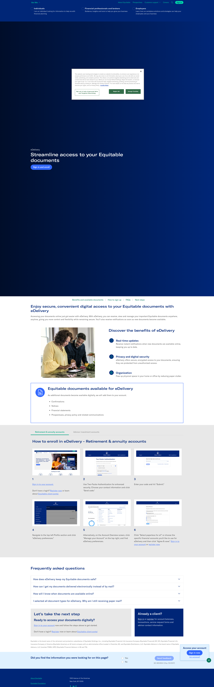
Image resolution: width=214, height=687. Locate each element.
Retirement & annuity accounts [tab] (49, 432)
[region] (108, 84)
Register (55, 631)
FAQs (128, 300)
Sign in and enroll (41, 167)
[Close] (140, 71)
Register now (56, 490)
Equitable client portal (48, 493)
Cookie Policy (104, 85)
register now (154, 544)
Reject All (116, 91)
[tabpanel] (107, 494)
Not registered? (194, 657)
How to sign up (114, 300)
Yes (126, 658)
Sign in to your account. (43, 484)
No (126, 662)
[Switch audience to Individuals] (56, 12)
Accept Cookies (133, 91)
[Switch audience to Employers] (157, 12)
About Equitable (36, 678)
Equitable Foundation (38, 683)
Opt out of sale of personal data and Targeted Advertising (87, 92)
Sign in (141, 619)
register (150, 619)
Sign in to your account (44, 625)
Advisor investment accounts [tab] (86, 432)
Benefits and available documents (87, 300)
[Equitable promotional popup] (209, 660)
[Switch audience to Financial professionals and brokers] (107, 12)
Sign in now (196, 652)
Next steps (140, 300)
